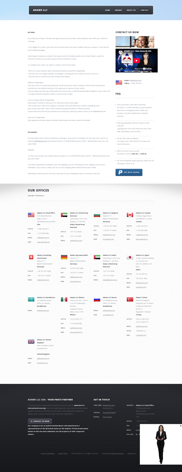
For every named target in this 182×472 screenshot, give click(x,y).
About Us (131, 10)
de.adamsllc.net (75, 281)
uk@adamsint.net (43, 358)
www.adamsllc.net (43, 242)
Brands (118, 10)
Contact (145, 10)
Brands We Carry (109, 405)
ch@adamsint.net (43, 280)
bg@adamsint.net (109, 235)
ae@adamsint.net (76, 240)
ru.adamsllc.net (108, 315)
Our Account (107, 417)
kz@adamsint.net (43, 310)
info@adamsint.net (40, 141)
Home (107, 10)
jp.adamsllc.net (141, 287)
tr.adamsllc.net (141, 335)
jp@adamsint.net (142, 283)
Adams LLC (40, 10)
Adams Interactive (117, 453)
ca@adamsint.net (142, 235)
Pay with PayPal (130, 172)
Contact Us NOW (41, 421)
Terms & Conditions (48, 453)
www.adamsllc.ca (142, 239)
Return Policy (63, 453)
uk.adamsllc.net (42, 363)
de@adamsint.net (76, 277)
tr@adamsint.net (142, 326)
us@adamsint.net (135, 80)
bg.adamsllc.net (108, 239)
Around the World (109, 412)
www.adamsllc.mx (76, 332)
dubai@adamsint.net (110, 280)
